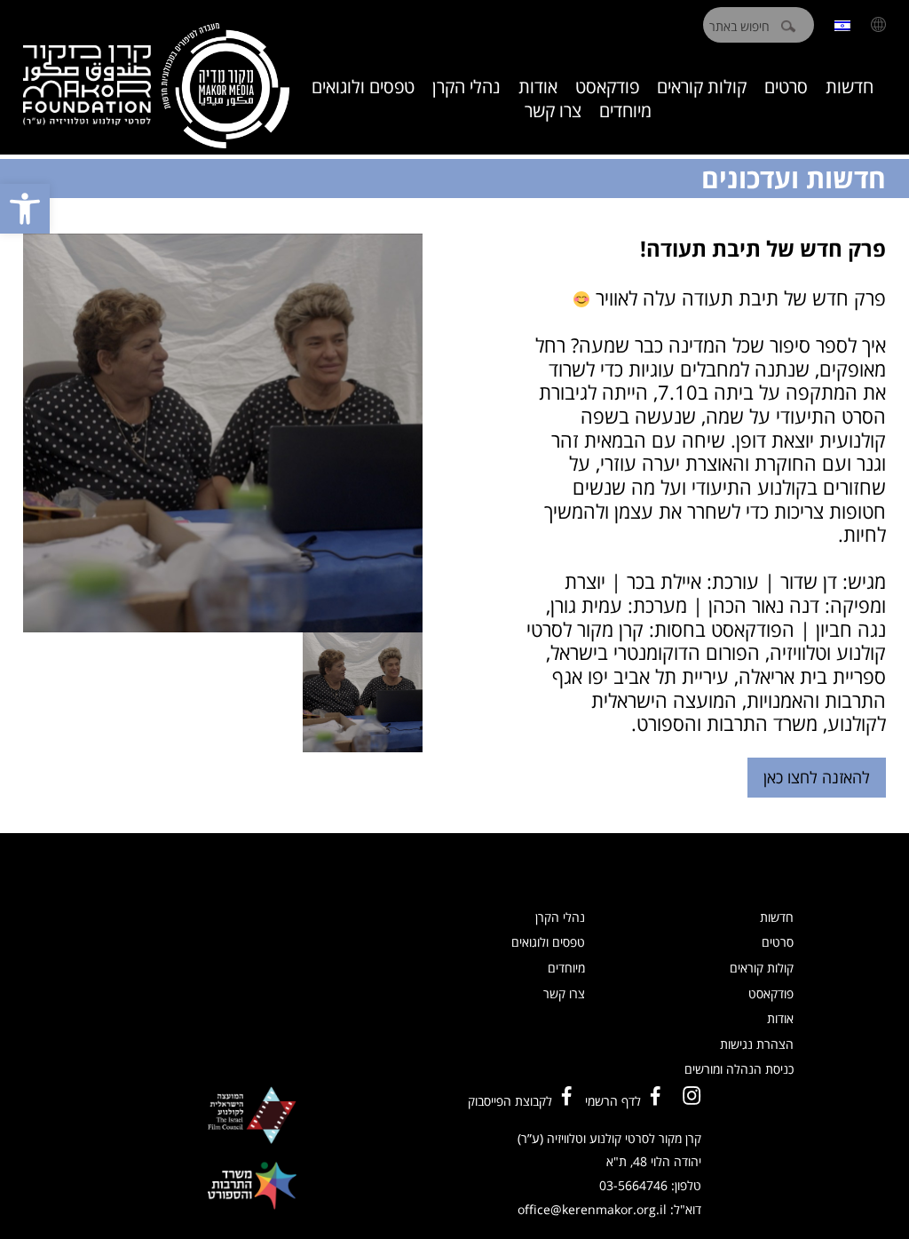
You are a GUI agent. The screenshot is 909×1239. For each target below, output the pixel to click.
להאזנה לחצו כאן (816, 777)
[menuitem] (842, 24)
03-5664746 (633, 1185)
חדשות (849, 87)
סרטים (786, 87)
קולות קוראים (702, 87)
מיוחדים (625, 111)
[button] (25, 209)
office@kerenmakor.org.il (592, 1209)
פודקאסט (607, 87)
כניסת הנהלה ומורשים (739, 1068)
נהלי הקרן (466, 87)
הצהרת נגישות (757, 1044)
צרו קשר (553, 111)
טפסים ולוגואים (363, 87)
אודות (537, 87)
